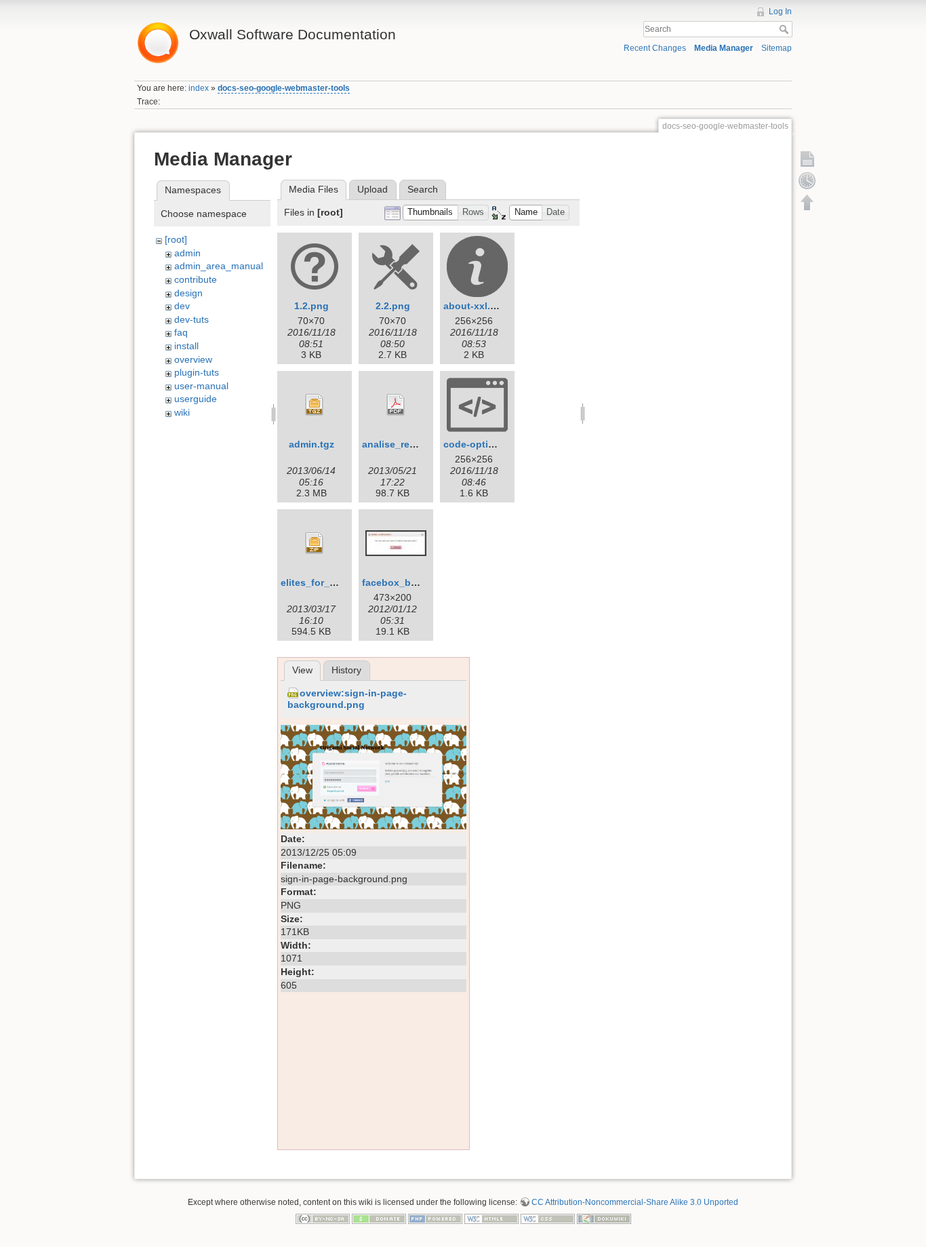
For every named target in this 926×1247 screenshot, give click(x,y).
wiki (182, 412)
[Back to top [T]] (807, 202)
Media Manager (723, 48)
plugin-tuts (196, 372)
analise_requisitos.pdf (414, 444)
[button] (430, 212)
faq (181, 332)
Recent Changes (655, 48)
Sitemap (776, 48)
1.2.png (311, 305)
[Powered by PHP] (435, 1218)
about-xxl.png (475, 305)
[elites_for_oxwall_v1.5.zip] (314, 543)
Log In (780, 11)
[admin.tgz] (314, 404)
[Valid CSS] (548, 1218)
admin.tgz (311, 444)
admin (187, 253)
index (198, 88)
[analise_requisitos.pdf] (396, 404)
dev (182, 305)
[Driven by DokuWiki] (604, 1218)
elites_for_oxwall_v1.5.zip (340, 582)
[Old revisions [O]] (807, 180)
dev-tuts (191, 319)
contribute (195, 279)
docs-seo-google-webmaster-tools (284, 88)
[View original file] (373, 776)
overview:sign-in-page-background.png (347, 699)
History (346, 670)
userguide (195, 398)
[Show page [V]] (807, 159)
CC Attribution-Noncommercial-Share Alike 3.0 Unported (634, 1202)
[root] (176, 239)
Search (785, 29)
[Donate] (379, 1218)
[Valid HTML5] (491, 1218)
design (188, 293)
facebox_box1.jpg (403, 582)
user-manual (201, 385)
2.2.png (393, 305)
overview (193, 359)
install (186, 345)
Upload (372, 189)
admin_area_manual (218, 265)
